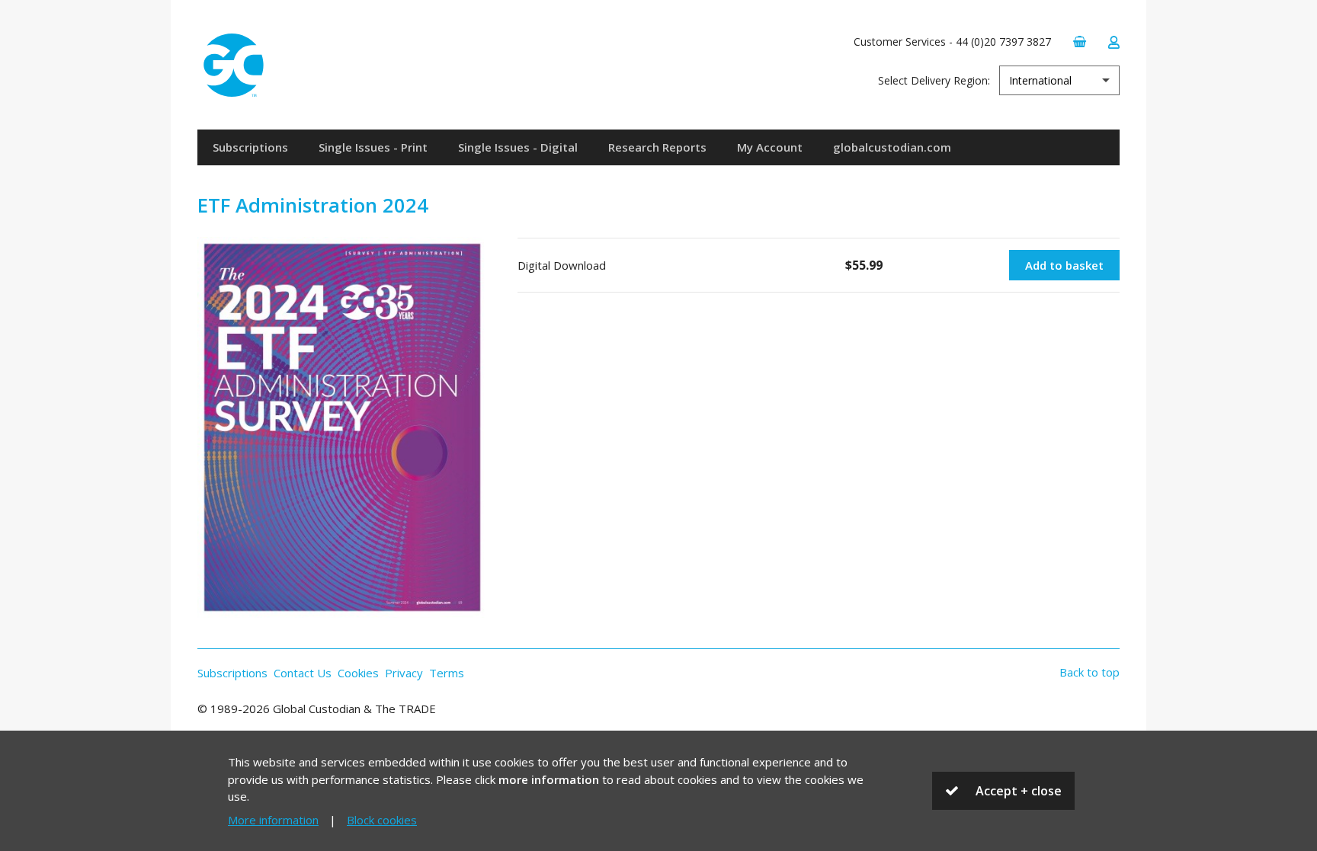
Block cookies (382, 819)
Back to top (1089, 672)
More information (273, 819)
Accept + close (1019, 790)
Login (1113, 42)
